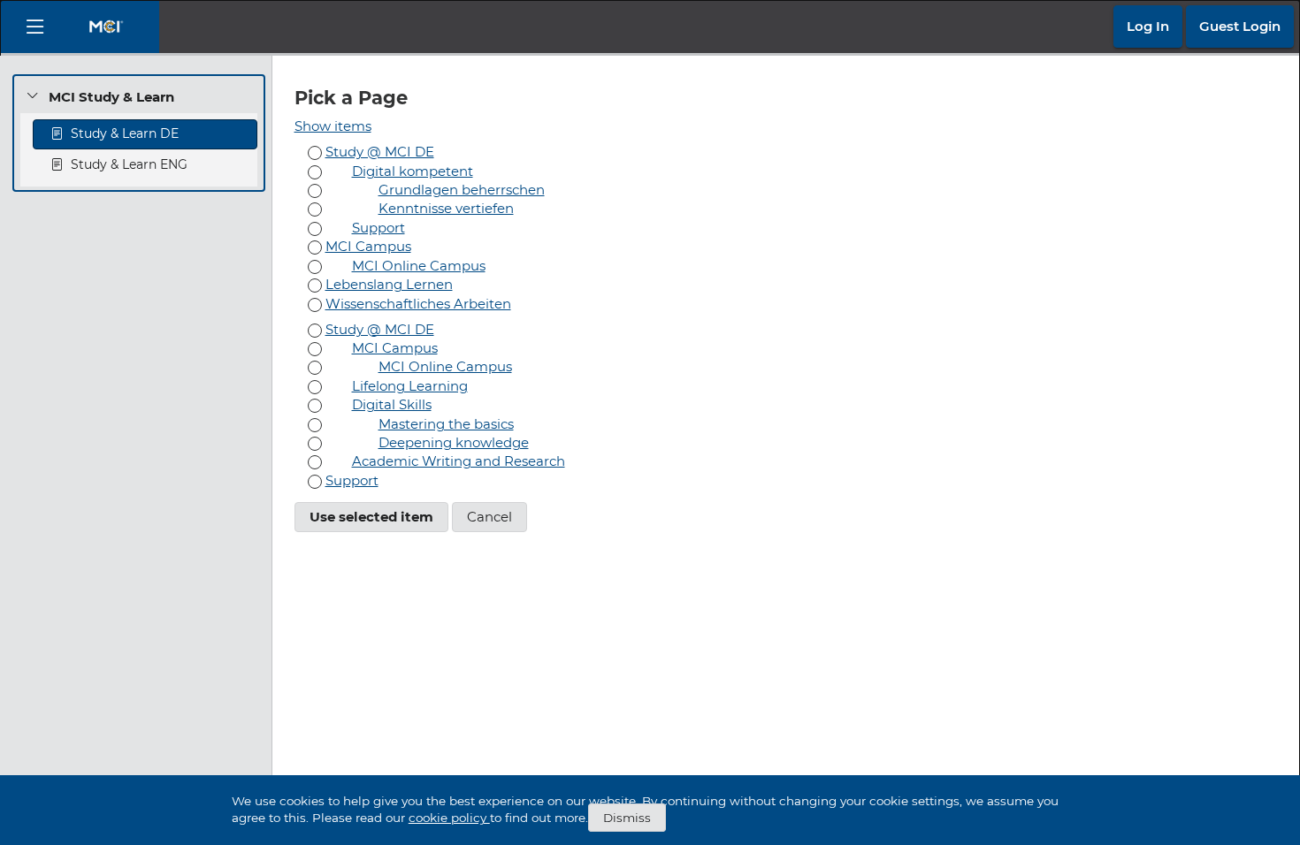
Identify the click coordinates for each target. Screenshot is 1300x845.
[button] (1147, 26)
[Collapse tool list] (32, 96)
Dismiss (627, 818)
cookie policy (449, 818)
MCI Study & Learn (111, 96)
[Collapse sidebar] (34, 27)
